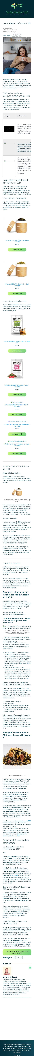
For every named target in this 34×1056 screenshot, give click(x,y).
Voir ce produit (17, 250)
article (29, 664)
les (24, 821)
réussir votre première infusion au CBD (15, 835)
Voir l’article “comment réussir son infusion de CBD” (17, 952)
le (14, 875)
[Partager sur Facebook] (13, 35)
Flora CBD (14, 305)
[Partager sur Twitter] (16, 35)
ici (27, 679)
